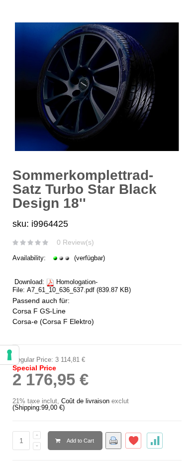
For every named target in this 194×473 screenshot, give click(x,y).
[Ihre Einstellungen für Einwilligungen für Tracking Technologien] (9, 354)
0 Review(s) (75, 242)
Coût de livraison (85, 401)
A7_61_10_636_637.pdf (61, 290)
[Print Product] (113, 440)
